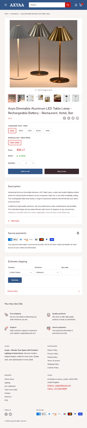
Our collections (10, 386)
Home (6, 14)
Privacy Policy (52, 354)
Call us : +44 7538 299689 (57, 389)
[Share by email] (77, 118)
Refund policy (52, 357)
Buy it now (62, 171)
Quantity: (11, 163)
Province (38, 267)
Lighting (7, 383)
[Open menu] (6, 5)
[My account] (76, 5)
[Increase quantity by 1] (33, 163)
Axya (10, 118)
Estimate (14, 280)
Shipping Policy (53, 364)
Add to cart (25, 171)
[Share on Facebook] (64, 118)
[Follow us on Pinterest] (6, 414)
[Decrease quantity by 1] (19, 163)
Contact (7, 393)
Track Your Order (11, 390)
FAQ (6, 400)
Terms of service (53, 361)
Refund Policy (12, 291)
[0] (80, 5)
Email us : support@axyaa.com (59, 385)
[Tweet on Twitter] (73, 118)
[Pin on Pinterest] (68, 118)
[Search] (68, 4)
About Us (8, 397)
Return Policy (52, 350)
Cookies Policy (53, 368)
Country (11, 267)
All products (14, 14)
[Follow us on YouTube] (10, 414)
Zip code (64, 267)
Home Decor (9, 379)
